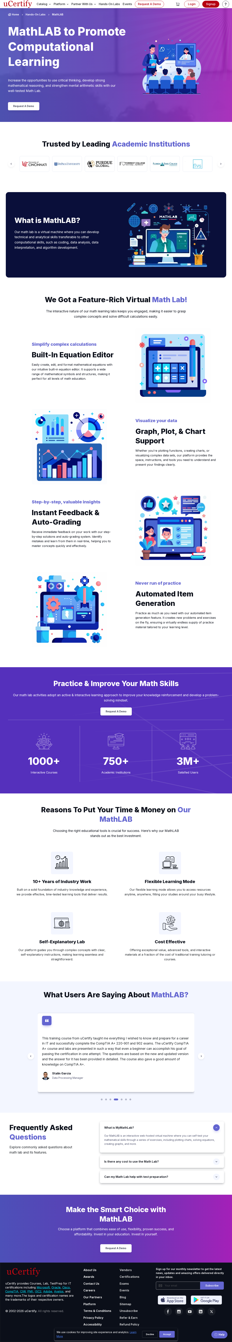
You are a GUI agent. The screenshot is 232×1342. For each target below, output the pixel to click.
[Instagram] (179, 1312)
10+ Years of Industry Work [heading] (62, 881)
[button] (177, 4)
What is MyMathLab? (119, 1127)
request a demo (149, 4)
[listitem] (32, 15)
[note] (44, 741)
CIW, (23, 1291)
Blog (123, 1297)
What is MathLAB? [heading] (47, 220)
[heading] (162, 1127)
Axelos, (59, 1291)
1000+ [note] (44, 761)
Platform (89, 1304)
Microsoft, (44, 1287)
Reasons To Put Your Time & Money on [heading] (116, 814)
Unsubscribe (129, 1311)
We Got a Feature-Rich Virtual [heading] (116, 299)
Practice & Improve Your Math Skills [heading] (116, 683)
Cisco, (66, 1287)
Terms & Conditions (97, 1311)
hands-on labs (109, 4)
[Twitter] (212, 1312)
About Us (89, 1270)
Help (222, 1334)
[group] (34, 164)
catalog (42, 4)
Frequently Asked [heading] (40, 1132)
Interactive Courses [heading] (44, 772)
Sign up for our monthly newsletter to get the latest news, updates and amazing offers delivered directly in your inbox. (190, 1273)
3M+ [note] (188, 761)
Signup (211, 4)
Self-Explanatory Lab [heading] (62, 941)
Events (124, 1290)
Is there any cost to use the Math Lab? (131, 1161)
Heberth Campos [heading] (64, 1063)
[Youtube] (190, 1312)
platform (59, 4)
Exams (124, 1283)
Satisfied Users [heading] (188, 772)
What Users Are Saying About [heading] (116, 994)
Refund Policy (129, 1324)
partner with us (81, 4)
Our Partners (92, 1297)
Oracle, (56, 1287)
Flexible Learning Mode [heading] (170, 881)
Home (15, 14)
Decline (150, 1334)
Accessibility (92, 1324)
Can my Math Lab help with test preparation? (136, 1177)
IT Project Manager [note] (63, 1067)
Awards (88, 1277)
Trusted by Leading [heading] (116, 143)
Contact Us (91, 1283)
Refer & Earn (129, 1318)
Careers (89, 1290)
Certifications (129, 1277)
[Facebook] (168, 1312)
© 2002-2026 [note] (34, 1311)
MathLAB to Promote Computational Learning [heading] (67, 46)
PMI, (30, 1291)
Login (192, 4)
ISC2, (38, 1291)
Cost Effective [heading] (170, 941)
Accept (167, 1334)
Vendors (126, 1270)
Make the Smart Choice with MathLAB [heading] (116, 1214)
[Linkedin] (201, 1312)
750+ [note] (116, 761)
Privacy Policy (93, 1318)
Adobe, (48, 1291)
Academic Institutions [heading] (115, 772)
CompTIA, (12, 1291)
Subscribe (212, 1285)
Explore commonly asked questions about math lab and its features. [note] (40, 1149)
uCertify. (31, 1311)
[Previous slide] (11, 164)
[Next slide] (221, 164)
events (127, 4)
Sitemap (125, 1304)
